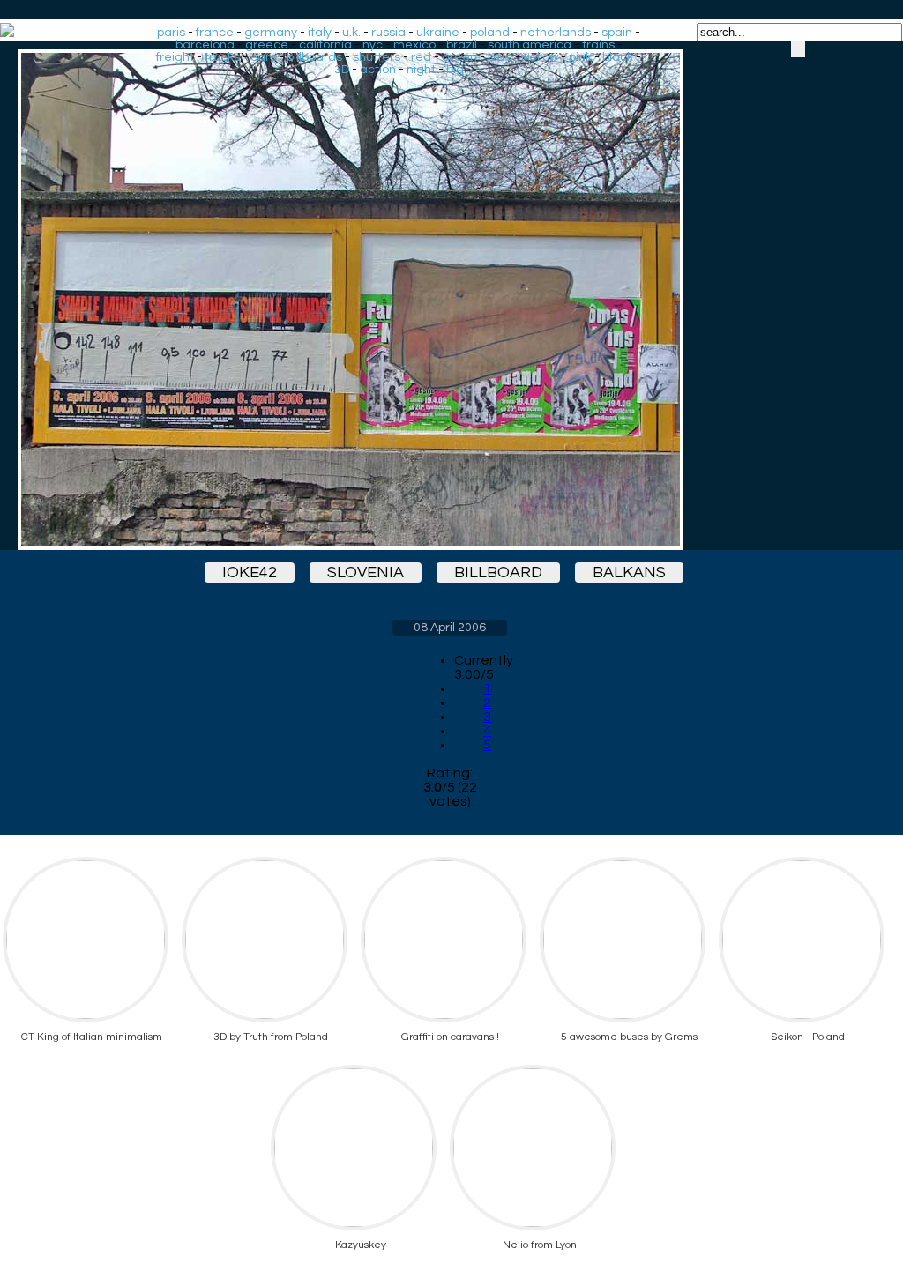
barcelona (205, 45)
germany (270, 32)
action (378, 69)
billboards (314, 57)
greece (266, 45)
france (215, 32)
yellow (540, 57)
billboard (498, 572)
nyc (372, 45)
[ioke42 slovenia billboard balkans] (450, 299)
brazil (461, 45)
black (617, 57)
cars (263, 57)
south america (529, 45)
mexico (414, 45)
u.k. (351, 32)
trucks (222, 57)
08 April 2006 (450, 627)
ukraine (437, 32)
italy (320, 32)
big (455, 69)
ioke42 (249, 572)
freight (175, 57)
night (421, 69)
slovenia (365, 572)
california (325, 45)
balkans (629, 572)
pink (580, 57)
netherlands (555, 32)
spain (616, 32)
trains (598, 45)
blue (500, 57)
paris (171, 32)
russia (388, 32)
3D (341, 69)
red (421, 57)
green (459, 57)
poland (490, 32)
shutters (376, 57)
